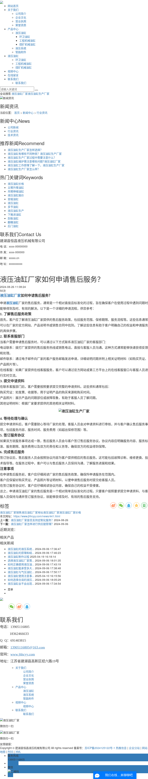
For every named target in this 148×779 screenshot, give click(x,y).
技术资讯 (13, 135)
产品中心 (13, 29)
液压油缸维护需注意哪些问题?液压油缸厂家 (34, 161)
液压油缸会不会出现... (21, 583)
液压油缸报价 (16, 195)
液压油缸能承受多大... (21, 568)
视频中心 (13, 71)
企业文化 (20, 17)
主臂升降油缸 (16, 187)
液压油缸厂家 (20, 93)
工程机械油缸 (27, 40)
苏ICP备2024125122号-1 (100, 748)
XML (18, 752)
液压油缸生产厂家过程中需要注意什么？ (32, 157)
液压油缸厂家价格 (70, 512)
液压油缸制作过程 (18, 556)
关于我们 (13, 10)
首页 (17, 113)
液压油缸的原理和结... (21, 553)
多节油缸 (13, 207)
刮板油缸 (13, 218)
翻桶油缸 (13, 222)
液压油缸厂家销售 (11, 512)
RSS (10, 752)
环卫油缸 (24, 36)
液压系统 (20, 48)
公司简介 (20, 13)
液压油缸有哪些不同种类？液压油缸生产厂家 (35, 153)
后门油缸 (13, 226)
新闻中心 (28, 113)
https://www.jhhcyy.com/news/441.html (36, 516)
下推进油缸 (14, 214)
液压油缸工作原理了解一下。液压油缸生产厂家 (36, 165)
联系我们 (13, 79)
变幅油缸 (13, 199)
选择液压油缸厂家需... (21, 560)
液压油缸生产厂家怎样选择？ (25, 150)
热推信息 (121, 748)
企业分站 (134, 748)
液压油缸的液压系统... (21, 549)
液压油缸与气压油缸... (21, 572)
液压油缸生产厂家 (38, 93)
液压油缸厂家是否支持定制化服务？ (32, 520)
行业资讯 (42, 113)
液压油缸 (20, 33)
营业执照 (20, 21)
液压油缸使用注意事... (21, 576)
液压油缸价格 (16, 184)
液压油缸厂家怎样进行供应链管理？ (32, 524)
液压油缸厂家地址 (32, 512)
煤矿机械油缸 (27, 44)
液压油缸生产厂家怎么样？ (24, 169)
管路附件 (20, 52)
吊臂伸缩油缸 (16, 191)
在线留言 (13, 75)
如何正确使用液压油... (21, 564)
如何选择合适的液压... (21, 580)
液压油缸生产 (16, 210)
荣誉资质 (20, 25)
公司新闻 (13, 127)
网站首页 (13, 6)
